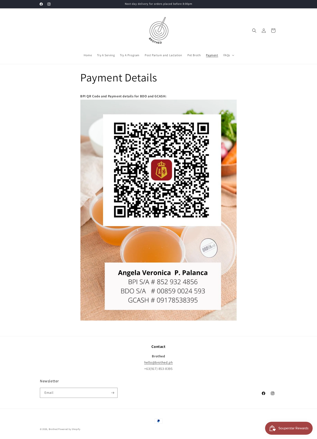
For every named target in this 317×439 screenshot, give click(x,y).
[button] (228, 55)
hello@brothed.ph (158, 362)
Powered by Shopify (69, 429)
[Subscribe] (112, 393)
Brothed (53, 429)
